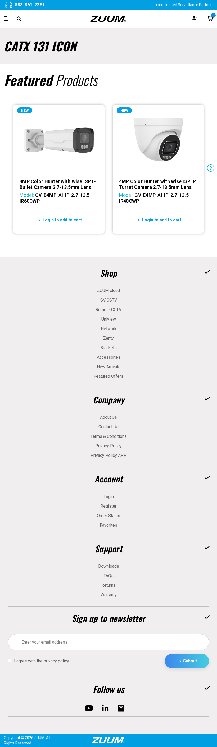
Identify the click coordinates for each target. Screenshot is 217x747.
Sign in (195, 19)
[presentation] (6, 168)
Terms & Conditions (109, 436)
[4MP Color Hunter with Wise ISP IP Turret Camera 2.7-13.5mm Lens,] (158, 140)
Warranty (109, 594)
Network (108, 328)
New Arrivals (108, 366)
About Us (108, 417)
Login (108, 496)
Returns (108, 585)
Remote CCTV (108, 309)
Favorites (108, 525)
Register (108, 506)
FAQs (108, 575)
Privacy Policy (108, 445)
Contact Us (108, 426)
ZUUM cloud (108, 290)
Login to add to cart (62, 219)
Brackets (108, 347)
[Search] (19, 18)
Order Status (108, 515)
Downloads (108, 566)
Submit (190, 660)
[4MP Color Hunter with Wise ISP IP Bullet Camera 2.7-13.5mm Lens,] (59, 140)
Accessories (108, 357)
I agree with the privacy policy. (42, 661)
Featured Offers (108, 376)
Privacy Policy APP (108, 455)
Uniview (108, 319)
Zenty (108, 338)
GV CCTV (108, 300)
